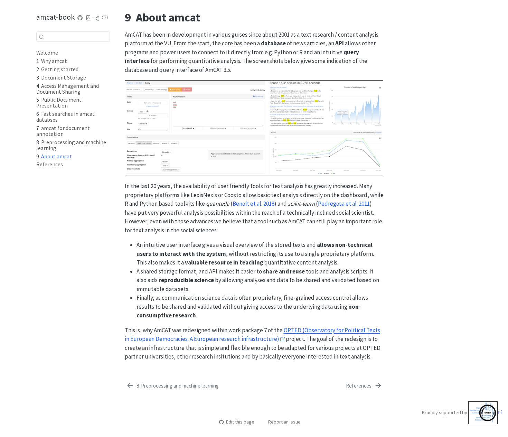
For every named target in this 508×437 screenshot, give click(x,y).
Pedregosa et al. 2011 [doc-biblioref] (344, 203)
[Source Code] (80, 18)
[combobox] (73, 36)
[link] (96, 18)
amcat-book (55, 16)
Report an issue (284, 422)
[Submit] (41, 36)
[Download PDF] (88, 18)
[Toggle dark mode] (105, 18)
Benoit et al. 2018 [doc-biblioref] (253, 203)
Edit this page (240, 422)
